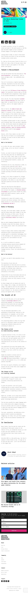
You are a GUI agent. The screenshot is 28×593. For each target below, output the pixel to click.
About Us (3, 545)
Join (2, 547)
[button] (26, 2)
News (2, 557)
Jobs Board (3, 561)
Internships (3, 563)
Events (2, 559)
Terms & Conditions (5, 550)
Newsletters (3, 574)
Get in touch (4, 572)
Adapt (11, 32)
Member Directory (5, 570)
